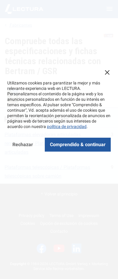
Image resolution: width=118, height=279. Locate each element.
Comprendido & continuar (78, 144)
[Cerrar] (107, 72)
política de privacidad (67, 126)
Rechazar (22, 144)
